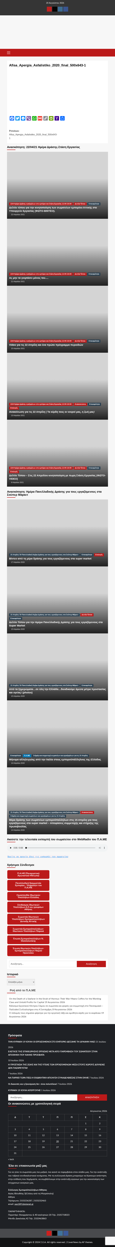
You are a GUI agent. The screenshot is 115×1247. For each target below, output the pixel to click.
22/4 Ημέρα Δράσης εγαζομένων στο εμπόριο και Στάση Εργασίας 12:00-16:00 (41, 204)
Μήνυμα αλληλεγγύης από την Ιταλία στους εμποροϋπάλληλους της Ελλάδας (55, 759)
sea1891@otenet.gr (24, 1204)
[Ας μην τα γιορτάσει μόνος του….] (57, 252)
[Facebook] (65, 9)
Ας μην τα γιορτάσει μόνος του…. (28, 278)
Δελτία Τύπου (80, 204)
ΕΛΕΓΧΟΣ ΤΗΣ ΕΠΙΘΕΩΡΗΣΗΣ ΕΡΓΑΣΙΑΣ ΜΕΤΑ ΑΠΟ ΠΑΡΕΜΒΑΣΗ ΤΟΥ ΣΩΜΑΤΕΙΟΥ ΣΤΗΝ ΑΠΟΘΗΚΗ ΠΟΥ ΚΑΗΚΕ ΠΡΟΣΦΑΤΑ (52, 1053)
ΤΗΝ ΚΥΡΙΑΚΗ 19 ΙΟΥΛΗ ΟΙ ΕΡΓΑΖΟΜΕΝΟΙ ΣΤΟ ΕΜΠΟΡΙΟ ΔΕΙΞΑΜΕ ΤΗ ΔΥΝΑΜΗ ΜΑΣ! (51, 1042)
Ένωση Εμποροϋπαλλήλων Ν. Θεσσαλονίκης (28, 940)
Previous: (33, 134)
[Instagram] (60, 9)
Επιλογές (14, 408)
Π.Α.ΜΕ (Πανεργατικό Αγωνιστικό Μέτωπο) (28, 874)
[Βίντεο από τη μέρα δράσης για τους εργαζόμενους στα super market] (57, 533)
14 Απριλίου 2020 (18, 763)
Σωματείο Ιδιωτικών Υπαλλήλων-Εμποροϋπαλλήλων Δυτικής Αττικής (28, 919)
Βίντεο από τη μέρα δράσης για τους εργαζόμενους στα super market (50, 558)
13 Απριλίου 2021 (18, 415)
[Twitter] (54, 9)
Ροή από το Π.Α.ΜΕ (23, 990)
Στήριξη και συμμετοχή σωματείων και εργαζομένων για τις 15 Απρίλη (60, 756)
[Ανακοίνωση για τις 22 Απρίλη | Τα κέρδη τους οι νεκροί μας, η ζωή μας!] (57, 386)
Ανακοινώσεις (80, 404)
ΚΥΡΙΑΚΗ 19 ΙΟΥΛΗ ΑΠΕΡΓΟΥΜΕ (24, 1090)
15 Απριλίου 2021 (18, 348)
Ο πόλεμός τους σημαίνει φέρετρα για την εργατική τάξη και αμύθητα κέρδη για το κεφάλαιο (55, 1013)
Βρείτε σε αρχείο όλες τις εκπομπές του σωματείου (38, 856)
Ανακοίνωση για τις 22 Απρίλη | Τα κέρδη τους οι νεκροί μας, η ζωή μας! (52, 411)
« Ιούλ (11, 1159)
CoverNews (73, 1242)
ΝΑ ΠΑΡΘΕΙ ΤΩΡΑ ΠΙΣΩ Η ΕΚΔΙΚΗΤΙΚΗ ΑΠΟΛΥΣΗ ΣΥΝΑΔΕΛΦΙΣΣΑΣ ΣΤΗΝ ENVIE (48, 1078)
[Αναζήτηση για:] (43, 964)
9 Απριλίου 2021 (17, 482)
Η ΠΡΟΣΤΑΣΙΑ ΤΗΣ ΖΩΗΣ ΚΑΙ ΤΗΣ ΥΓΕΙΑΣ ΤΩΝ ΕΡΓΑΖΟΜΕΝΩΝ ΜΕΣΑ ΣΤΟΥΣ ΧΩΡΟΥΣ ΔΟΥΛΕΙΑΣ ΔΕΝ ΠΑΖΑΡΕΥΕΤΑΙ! (56, 1066)
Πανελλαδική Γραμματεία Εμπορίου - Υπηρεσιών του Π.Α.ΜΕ (28, 885)
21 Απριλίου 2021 (18, 282)
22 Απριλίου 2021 (18, 215)
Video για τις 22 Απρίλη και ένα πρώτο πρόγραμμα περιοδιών (46, 344)
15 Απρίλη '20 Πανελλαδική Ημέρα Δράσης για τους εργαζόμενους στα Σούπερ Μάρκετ (44, 555)
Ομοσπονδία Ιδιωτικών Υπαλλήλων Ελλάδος (28, 896)
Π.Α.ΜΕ (27, 756)
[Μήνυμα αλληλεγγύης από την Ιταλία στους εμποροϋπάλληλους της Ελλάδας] (57, 734)
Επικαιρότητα (94, 204)
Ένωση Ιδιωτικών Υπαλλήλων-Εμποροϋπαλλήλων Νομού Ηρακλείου (28, 950)
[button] (10, 52)
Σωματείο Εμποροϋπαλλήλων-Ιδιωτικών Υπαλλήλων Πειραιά (28, 930)
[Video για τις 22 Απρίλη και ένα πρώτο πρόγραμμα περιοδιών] (57, 319)
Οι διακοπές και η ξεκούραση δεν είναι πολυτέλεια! (32, 1084)
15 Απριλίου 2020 (18, 629)
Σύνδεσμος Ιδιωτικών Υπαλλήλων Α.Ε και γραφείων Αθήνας (28, 907)
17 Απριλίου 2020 (18, 562)
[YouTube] (49, 9)
